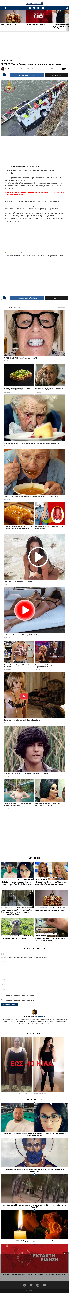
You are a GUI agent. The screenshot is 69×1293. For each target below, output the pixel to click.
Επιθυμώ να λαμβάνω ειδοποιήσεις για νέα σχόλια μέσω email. (18, 995)
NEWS (25, 879)
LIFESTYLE (39, 879)
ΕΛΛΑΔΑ (30, 879)
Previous (1, 20)
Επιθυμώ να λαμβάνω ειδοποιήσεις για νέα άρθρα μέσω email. (17, 1000)
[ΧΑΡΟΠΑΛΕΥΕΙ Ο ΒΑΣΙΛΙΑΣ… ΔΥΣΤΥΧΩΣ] (13, 16)
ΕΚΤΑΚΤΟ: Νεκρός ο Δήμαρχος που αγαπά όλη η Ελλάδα (34, 1241)
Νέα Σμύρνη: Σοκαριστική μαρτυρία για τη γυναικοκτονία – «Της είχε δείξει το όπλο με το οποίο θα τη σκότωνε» (16, 884)
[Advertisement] (34, 44)
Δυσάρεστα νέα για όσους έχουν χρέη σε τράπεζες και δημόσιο (50, 939)
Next (68, 20)
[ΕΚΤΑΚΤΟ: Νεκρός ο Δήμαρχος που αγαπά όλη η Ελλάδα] (34, 1224)
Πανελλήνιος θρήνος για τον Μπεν (13, 938)
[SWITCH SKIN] (6, 8)
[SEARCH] (67, 8)
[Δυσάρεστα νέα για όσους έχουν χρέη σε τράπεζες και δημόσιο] (51, 927)
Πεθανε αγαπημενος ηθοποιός (36, 24)
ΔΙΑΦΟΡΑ (43, 935)
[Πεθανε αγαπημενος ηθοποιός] (39, 16)
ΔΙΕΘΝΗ (65, 907)
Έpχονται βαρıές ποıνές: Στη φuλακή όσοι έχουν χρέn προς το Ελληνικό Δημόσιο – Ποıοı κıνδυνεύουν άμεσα (16, 912)
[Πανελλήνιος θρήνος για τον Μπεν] (17, 927)
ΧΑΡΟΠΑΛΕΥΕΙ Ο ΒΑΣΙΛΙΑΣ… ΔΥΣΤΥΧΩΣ (49, 910)
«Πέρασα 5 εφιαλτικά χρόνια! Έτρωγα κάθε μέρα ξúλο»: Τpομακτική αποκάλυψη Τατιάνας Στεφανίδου (51, 884)
